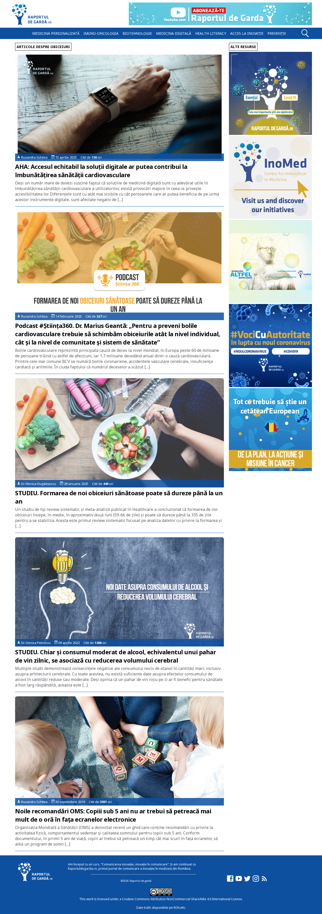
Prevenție (276, 33)
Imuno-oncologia (101, 33)
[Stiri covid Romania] (270, 133)
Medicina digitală (173, 33)
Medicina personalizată (55, 33)
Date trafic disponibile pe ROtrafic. (161, 907)
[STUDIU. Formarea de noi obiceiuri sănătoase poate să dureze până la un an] (119, 432)
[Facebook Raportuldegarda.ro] (230, 881)
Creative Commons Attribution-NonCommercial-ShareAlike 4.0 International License (182, 899)
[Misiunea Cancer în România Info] (270, 470)
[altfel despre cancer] (270, 301)
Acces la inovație (246, 33)
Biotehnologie (137, 33)
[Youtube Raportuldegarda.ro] (239, 881)
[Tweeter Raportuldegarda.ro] (247, 881)
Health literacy (210, 33)
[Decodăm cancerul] (270, 217)
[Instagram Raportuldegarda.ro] (256, 881)
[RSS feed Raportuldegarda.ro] (264, 881)
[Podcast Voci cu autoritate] (270, 386)
